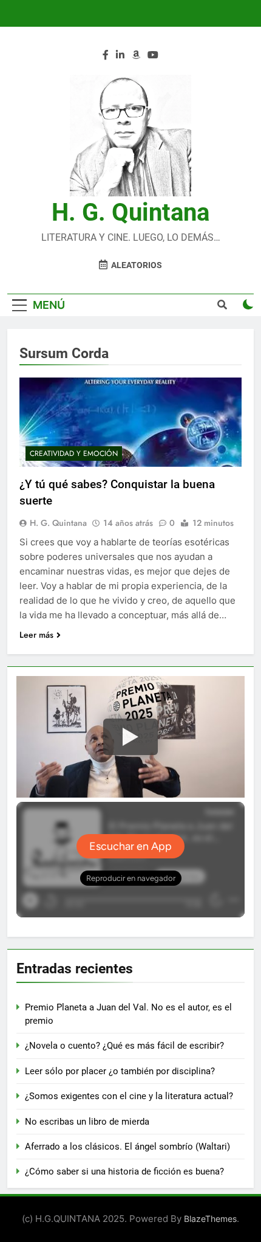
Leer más (36, 635)
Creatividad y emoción (74, 453)
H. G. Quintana (130, 212)
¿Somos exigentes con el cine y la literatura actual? (129, 1096)
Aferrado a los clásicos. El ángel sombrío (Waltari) (127, 1146)
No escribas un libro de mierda (87, 1121)
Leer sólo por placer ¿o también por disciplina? (120, 1071)
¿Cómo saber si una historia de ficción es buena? (124, 1171)
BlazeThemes (210, 1218)
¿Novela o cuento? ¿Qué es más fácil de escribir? (124, 1045)
